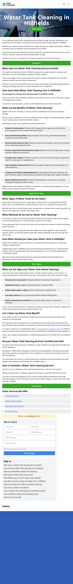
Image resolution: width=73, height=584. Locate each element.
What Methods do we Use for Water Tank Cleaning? (22, 478)
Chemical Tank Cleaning (13, 401)
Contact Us (36, 63)
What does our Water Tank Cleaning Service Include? (23, 465)
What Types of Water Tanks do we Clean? (18, 475)
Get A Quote (36, 264)
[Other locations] (64, 4)
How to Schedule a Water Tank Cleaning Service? (21, 494)
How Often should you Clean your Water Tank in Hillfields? (25, 481)
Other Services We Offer (12, 497)
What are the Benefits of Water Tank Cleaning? (20, 471)
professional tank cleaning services (49, 329)
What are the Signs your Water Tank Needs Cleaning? (23, 484)
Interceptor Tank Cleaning (14, 406)
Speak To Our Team (36, 193)
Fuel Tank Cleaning (12, 396)
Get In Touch (36, 29)
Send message (29, 453)
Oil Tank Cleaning (11, 411)
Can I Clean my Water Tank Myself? (16, 488)
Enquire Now (36, 386)
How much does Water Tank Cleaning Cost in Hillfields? (23, 468)
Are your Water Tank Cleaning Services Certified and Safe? (24, 491)
